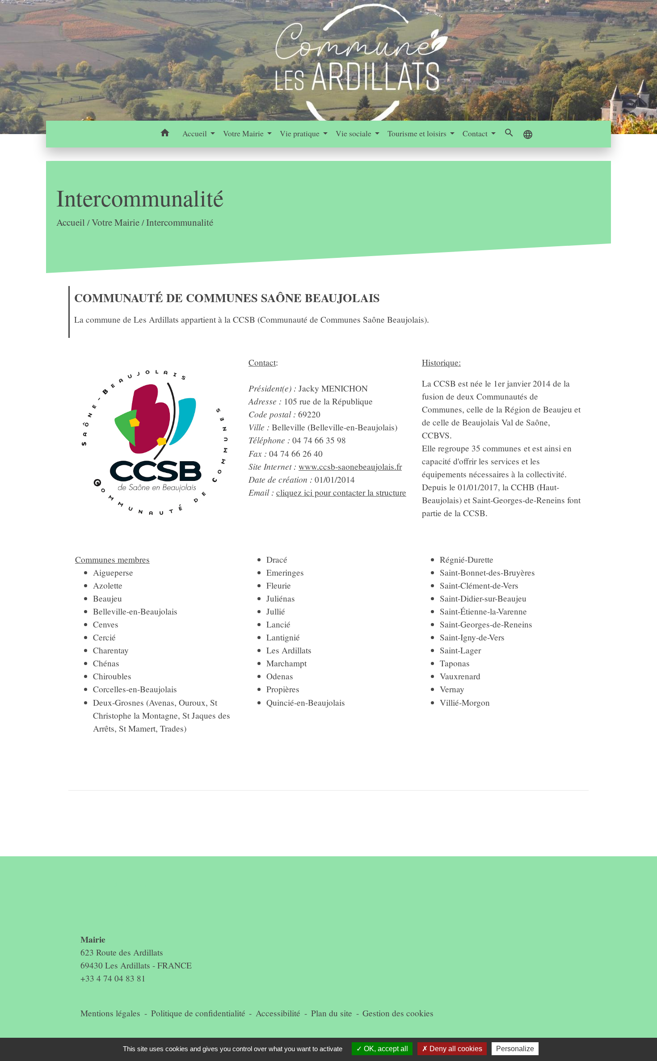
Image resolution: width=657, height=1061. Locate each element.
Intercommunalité (179, 222)
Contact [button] (476, 133)
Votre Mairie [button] (244, 133)
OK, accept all (385, 1049)
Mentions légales (110, 1013)
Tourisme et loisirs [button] (417, 133)
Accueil (70, 222)
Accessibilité (278, 1013)
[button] (165, 134)
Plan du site (331, 1013)
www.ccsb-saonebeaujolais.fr (350, 466)
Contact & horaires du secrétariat (116, 900)
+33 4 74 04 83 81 (113, 978)
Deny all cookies (455, 1049)
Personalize (515, 1049)
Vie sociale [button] (354, 133)
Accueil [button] (195, 133)
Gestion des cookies (398, 1013)
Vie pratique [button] (300, 133)
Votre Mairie (115, 222)
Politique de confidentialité (198, 1013)
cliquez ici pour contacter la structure (341, 492)
